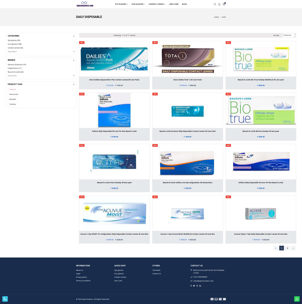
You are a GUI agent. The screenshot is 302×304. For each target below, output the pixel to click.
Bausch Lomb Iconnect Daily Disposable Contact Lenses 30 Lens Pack (187, 131)
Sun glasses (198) (14, 44)
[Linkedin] (200, 285)
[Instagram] (197, 285)
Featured (12, 89)
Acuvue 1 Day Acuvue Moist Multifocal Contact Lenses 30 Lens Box (188, 234)
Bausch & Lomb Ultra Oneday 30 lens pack (114, 182)
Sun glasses (137, 4)
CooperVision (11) (14, 68)
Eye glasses (120, 4)
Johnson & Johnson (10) (17, 64)
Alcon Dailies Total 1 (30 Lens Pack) (187, 80)
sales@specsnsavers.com (203, 281)
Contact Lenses (156, 4)
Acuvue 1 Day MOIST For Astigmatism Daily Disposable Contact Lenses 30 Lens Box (114, 234)
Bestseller (12, 99)
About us (79, 270)
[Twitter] (194, 285)
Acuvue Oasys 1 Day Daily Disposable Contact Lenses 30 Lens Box (260, 234)
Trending (12, 104)
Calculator (156, 270)
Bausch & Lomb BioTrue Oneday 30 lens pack (261, 131)
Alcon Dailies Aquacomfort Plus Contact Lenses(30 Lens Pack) (114, 80)
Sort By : (276, 35)
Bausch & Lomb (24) (15, 72)
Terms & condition (83, 281)
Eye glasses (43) (14, 40)
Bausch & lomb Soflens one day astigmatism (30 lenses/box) (187, 182)
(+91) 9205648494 (200, 277)
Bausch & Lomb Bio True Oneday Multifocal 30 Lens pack (261, 80)
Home (216, 17)
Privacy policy (81, 277)
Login (78, 273)
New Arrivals (13, 94)
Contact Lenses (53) (15, 48)
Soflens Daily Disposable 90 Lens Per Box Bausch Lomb (114, 131)
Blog (184, 4)
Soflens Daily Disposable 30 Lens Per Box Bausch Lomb (261, 182)
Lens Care (173, 4)
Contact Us (156, 273)
